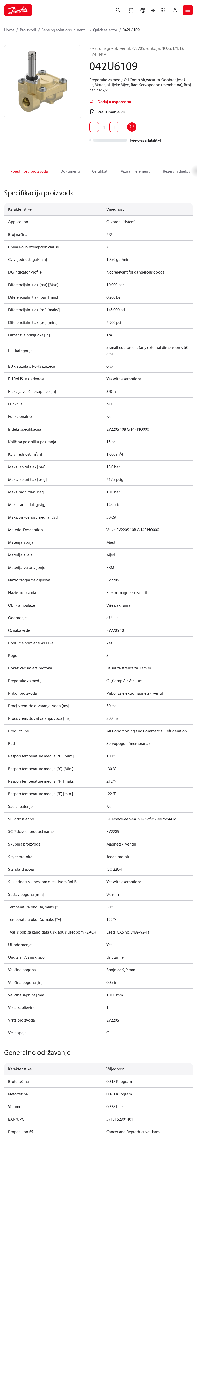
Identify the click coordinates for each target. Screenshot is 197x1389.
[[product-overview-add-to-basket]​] (131, 127)
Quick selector (105, 29)
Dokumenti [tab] (70, 171)
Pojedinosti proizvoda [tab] (29, 171)
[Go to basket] (130, 10)
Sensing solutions (57, 29)
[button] (146, 10)
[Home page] (18, 10)
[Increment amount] (114, 127)
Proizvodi (28, 29)
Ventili (82, 29)
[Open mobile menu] (188, 10)
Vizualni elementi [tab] (136, 171)
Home (9, 29)
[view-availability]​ (145, 140)
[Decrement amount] (94, 127)
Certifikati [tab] (100, 171)
